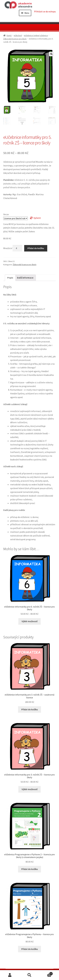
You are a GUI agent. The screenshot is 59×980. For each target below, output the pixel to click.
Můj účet (10, 975)
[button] (51, 54)
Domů (9, 35)
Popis (10, 277)
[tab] (10, 278)
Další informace (25, 277)
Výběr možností (30, 621)
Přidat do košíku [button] (29, 709)
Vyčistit (37, 217)
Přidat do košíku (35, 248)
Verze (6, 214)
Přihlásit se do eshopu (45, 11)
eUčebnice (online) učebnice (36, 35)
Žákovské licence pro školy (15, 38)
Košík (45, 973)
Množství (7, 248)
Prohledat (29, 975)
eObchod (18, 35)
